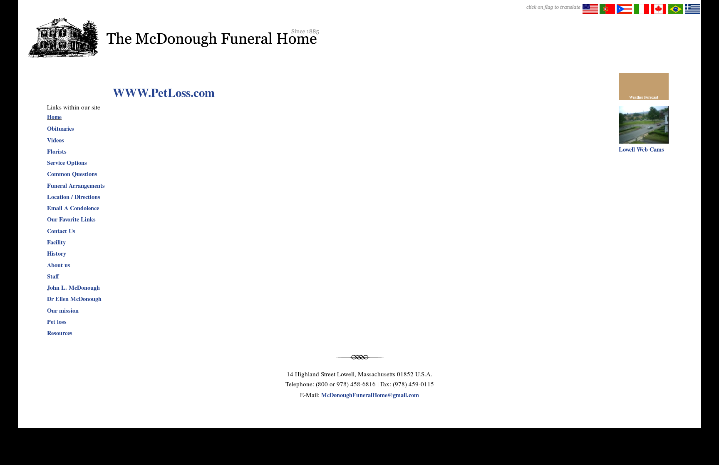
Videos (55, 140)
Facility (56, 242)
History (56, 253)
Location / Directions (73, 196)
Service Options (67, 162)
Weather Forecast (643, 97)
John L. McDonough (73, 287)
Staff (53, 276)
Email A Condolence (73, 208)
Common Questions (72, 173)
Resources (59, 332)
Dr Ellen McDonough (74, 298)
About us (58, 265)
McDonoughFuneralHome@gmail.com (370, 394)
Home (54, 117)
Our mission (63, 310)
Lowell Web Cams (641, 149)
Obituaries (60, 128)
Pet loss (57, 321)
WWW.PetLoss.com (164, 92)
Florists (57, 151)
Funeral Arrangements (76, 185)
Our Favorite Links (71, 219)
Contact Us (61, 230)
